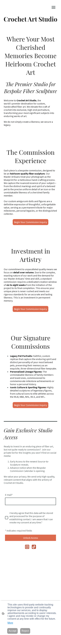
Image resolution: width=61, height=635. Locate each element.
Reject (25, 631)
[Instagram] (27, 547)
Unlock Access (30, 537)
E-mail (9, 494)
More (10, 622)
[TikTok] (34, 547)
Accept (12, 631)
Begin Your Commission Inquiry (30, 222)
